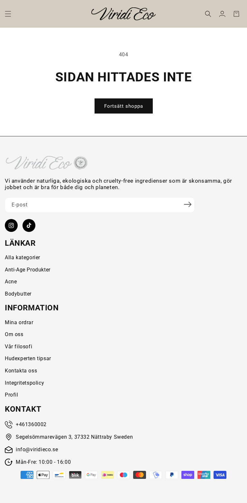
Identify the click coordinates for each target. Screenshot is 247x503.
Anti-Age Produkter (27, 270)
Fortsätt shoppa (123, 106)
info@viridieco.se (37, 449)
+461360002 (31, 424)
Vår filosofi (18, 346)
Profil (11, 395)
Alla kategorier (22, 257)
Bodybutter (18, 294)
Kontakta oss (21, 371)
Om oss (14, 334)
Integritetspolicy (24, 383)
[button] (8, 14)
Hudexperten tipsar (28, 358)
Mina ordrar (19, 322)
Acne (11, 282)
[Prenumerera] (187, 204)
